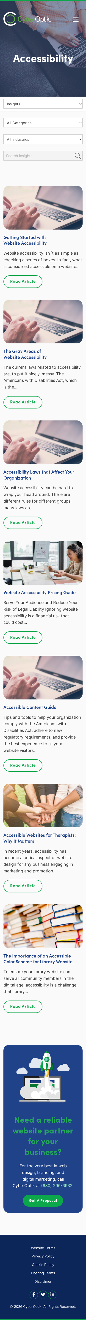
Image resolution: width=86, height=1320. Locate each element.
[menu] (43, 104)
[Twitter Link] (43, 1294)
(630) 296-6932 (56, 1185)
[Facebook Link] (34, 1294)
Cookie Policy (43, 1264)
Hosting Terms (43, 1273)
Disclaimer (43, 1281)
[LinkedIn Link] (52, 1294)
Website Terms (43, 1248)
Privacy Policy (43, 1256)
